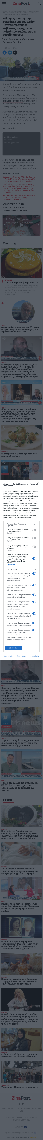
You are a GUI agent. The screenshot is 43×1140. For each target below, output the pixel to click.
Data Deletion (8, 656)
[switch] (34, 530)
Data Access (21, 656)
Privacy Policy (34, 656)
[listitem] (21, 524)
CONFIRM (13, 648)
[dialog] (21, 570)
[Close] (38, 484)
